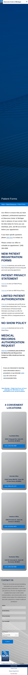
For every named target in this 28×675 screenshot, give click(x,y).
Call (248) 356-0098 (10, 445)
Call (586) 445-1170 (10, 486)
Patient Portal (14, 668)
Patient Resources (11, 204)
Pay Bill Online (13, 673)
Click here (4, 265)
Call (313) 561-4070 (10, 526)
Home (3, 204)
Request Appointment (14, 671)
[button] (27, 2)
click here (9, 237)
